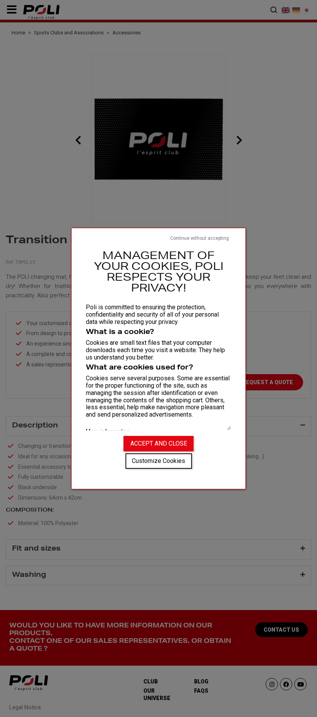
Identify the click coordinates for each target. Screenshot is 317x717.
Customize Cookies (158, 460)
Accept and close (158, 443)
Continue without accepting (199, 238)
